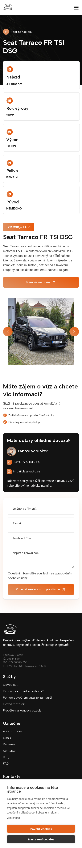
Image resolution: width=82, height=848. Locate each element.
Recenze (9, 744)
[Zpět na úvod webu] (38, 7)
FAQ (6, 763)
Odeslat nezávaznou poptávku (38, 589)
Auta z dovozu (13, 731)
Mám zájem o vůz (38, 282)
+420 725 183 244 (26, 462)
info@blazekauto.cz (26, 471)
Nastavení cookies (41, 839)
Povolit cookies (41, 829)
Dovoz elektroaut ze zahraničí (23, 691)
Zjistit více (13, 817)
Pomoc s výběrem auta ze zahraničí (27, 697)
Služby (9, 676)
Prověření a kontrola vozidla (22, 710)
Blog (6, 757)
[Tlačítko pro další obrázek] (74, 331)
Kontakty (9, 750)
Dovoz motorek (14, 704)
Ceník (7, 738)
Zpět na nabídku (21, 32)
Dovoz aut (10, 684)
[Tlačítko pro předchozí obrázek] (8, 331)
